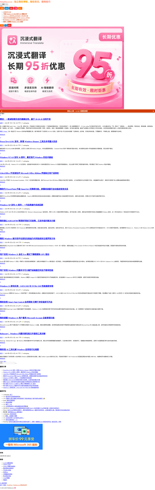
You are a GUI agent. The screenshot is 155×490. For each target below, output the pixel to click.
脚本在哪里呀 (11, 400)
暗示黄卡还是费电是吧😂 (13, 396)
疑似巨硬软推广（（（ (11, 419)
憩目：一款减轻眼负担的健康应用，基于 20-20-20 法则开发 (25, 119)
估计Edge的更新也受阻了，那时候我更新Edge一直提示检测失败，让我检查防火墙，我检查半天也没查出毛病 (39, 410)
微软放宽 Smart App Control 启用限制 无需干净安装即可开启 (26, 302)
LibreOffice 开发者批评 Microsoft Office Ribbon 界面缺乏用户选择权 (29, 173)
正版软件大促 (7, 12)
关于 (20, 8)
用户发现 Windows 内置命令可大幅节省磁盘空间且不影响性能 (26, 270)
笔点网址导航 (7, 476)
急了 (11, 394)
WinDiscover (25, 2)
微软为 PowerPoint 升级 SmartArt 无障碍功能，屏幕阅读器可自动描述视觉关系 (34, 189)
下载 (15, 8)
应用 (11, 8)
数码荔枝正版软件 (8, 468)
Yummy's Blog (7, 464)
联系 (4, 485)
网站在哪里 (9, 402)
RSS (2, 25)
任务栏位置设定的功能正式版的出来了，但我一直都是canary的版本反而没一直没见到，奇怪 (35, 421)
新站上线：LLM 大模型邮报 (77, 111)
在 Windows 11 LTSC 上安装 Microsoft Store (15, 19)
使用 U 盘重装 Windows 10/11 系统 (13, 21)
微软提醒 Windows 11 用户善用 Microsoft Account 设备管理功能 (27, 318)
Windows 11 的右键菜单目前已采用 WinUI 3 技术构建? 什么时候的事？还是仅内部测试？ (35, 408)
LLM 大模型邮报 (8, 463)
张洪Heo (5, 472)
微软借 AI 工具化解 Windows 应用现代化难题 (19, 349)
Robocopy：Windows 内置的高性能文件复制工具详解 (22, 334)
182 (4, 361)
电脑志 (5, 480)
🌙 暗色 (2, 4)
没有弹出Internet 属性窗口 (15, 412)
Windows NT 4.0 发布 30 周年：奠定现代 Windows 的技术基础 (26, 157)
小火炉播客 (6, 478)
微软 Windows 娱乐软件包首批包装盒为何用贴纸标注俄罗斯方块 (27, 239)
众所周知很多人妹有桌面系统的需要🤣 (17, 406)
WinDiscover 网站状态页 (20, 485)
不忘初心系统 (7, 470)
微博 (9, 25)
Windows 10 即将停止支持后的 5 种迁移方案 (15, 16)
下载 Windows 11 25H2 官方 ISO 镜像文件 (15, 14)
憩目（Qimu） (4, 131)
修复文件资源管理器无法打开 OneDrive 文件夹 (16, 18)
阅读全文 (2, 134)
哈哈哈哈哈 (13, 414)
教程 (6, 8)
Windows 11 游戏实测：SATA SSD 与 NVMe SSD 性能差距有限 (26, 286)
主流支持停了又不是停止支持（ (15, 418)
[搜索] (16, 6)
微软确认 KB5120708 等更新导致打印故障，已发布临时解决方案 (27, 221)
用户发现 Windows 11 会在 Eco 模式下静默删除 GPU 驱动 (24, 254)
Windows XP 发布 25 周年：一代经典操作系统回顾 (21, 205)
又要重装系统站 (7, 474)
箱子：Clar (9, 404)
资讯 (2, 8)
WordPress (9, 485)
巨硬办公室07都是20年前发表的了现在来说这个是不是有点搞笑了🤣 (25, 398)
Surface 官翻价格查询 (9, 466)
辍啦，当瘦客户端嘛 (11, 416)
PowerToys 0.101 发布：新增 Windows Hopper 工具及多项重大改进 (28, 141)
